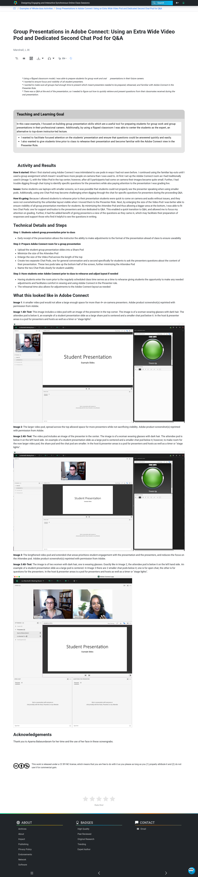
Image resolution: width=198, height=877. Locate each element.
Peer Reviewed (84, 834)
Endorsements (25, 854)
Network (22, 859)
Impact (21, 839)
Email (143, 829)
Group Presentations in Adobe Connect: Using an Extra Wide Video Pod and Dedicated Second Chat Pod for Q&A (109, 8)
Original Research (86, 839)
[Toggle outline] (16, 58)
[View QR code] (31, 58)
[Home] (15, 3)
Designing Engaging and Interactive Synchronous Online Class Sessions (55, 3)
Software (22, 864)
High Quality (83, 829)
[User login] (183, 3)
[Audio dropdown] (51, 58)
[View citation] (24, 58)
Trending (82, 844)
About (21, 834)
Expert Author (84, 849)
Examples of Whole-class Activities (36, 8)
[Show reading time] (71, 58)
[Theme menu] (177, 3)
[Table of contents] (14, 8)
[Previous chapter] (99, 873)
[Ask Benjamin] (191, 870)
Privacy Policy (25, 849)
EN (63, 58)
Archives (22, 829)
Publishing (23, 844)
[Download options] (40, 58)
